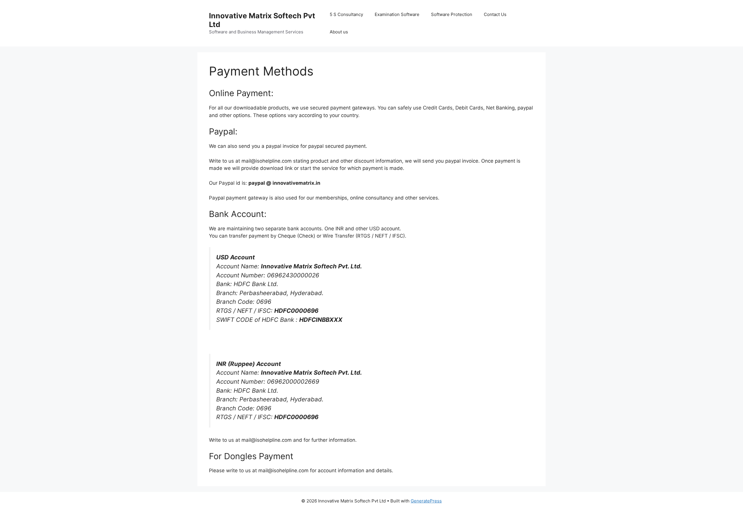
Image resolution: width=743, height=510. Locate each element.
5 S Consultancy (346, 14)
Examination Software (397, 14)
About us (339, 32)
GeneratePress (426, 501)
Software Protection (451, 14)
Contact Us (495, 14)
